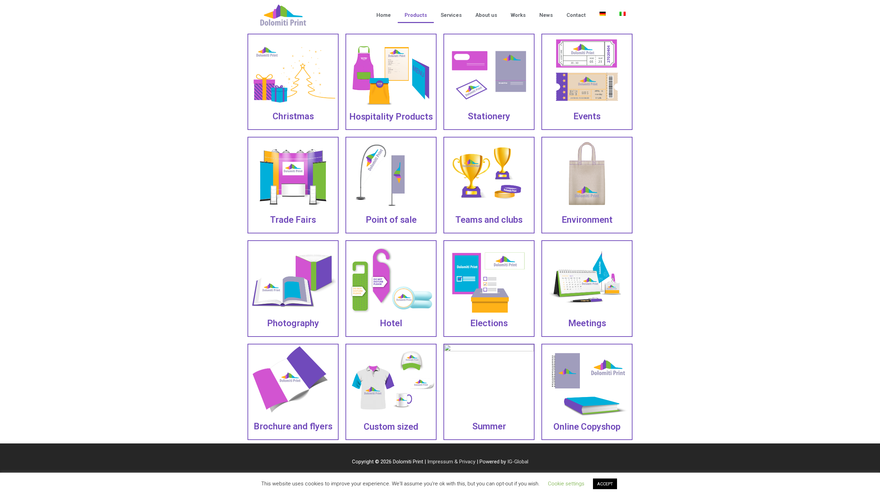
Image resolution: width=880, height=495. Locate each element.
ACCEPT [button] (605, 483)
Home (383, 15)
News (546, 15)
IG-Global (517, 462)
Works (518, 15)
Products (416, 15)
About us (486, 15)
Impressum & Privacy (451, 462)
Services (451, 15)
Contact (576, 15)
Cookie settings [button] (566, 484)
